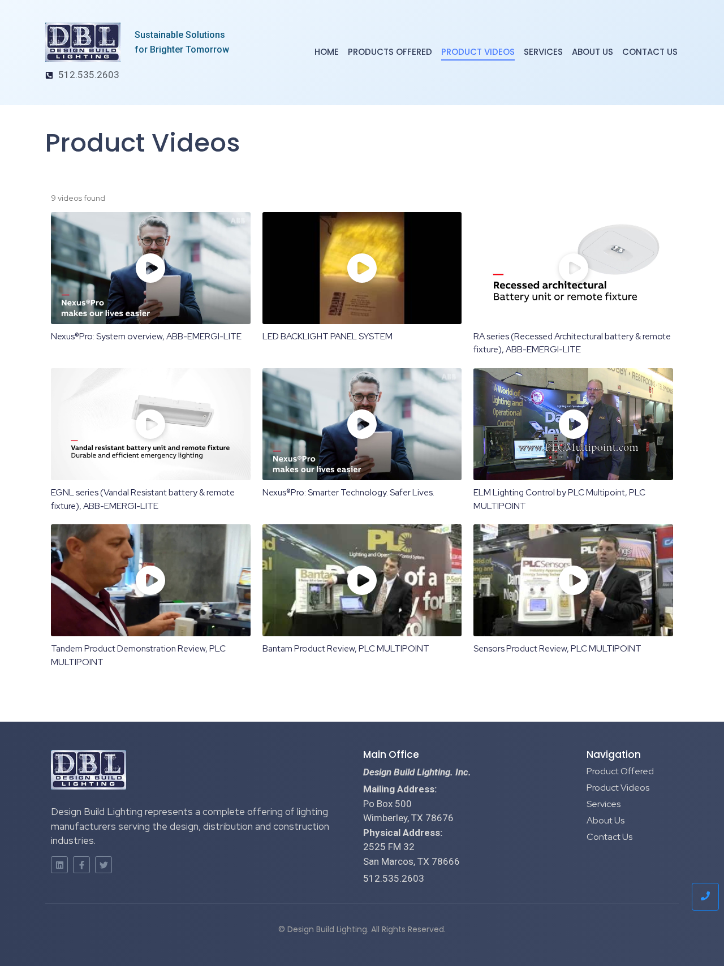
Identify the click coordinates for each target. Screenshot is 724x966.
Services (543, 52)
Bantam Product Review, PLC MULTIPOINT (345, 648)
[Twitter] (103, 864)
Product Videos (478, 52)
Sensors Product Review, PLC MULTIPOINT (557, 648)
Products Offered (390, 52)
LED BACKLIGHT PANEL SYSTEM (327, 336)
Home (326, 52)
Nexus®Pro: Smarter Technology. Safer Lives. (348, 492)
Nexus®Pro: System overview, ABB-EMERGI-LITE (146, 336)
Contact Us (650, 52)
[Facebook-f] (81, 864)
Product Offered (620, 771)
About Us (592, 52)
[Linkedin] (59, 864)
